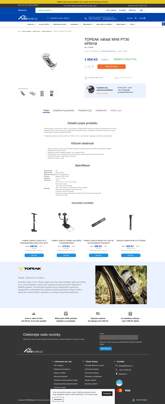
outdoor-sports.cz (44, 10)
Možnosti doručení (125, 77)
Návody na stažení (91, 384)
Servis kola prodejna (92, 369)
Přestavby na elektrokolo (93, 376)
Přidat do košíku (111, 67)
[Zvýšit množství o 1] (93, 66)
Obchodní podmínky (60, 376)
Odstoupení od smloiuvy (62, 369)
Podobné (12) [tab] (85, 110)
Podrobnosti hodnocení (109, 51)
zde (96, 394)
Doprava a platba (59, 373)
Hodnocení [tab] (101, 110)
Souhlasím (107, 393)
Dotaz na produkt (102, 93)
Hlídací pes (116, 110)
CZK (141, 10)
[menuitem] (32, 24)
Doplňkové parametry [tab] (63, 110)
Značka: (122, 51)
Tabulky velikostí (90, 380)
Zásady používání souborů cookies (66, 384)
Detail (34, 255)
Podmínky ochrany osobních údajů (65, 380)
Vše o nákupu (111, 10)
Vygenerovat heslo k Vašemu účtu (137, 5)
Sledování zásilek (60, 387)
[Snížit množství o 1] (86, 66)
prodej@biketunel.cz (110, 19)
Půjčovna (132, 10)
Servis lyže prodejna (92, 373)
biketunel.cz (123, 374)
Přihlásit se (105, 348)
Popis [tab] (46, 110)
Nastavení (58, 399)
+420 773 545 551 (94, 19)
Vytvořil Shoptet (141, 400)
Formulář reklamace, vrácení (94, 365)
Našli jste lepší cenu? (95, 77)
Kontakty (122, 10)
